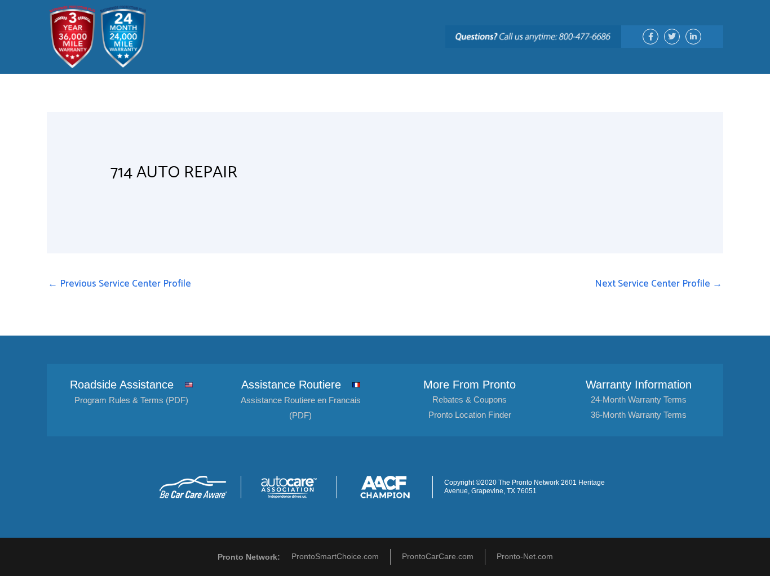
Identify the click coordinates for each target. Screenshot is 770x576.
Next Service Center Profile (658, 284)
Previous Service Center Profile (119, 284)
